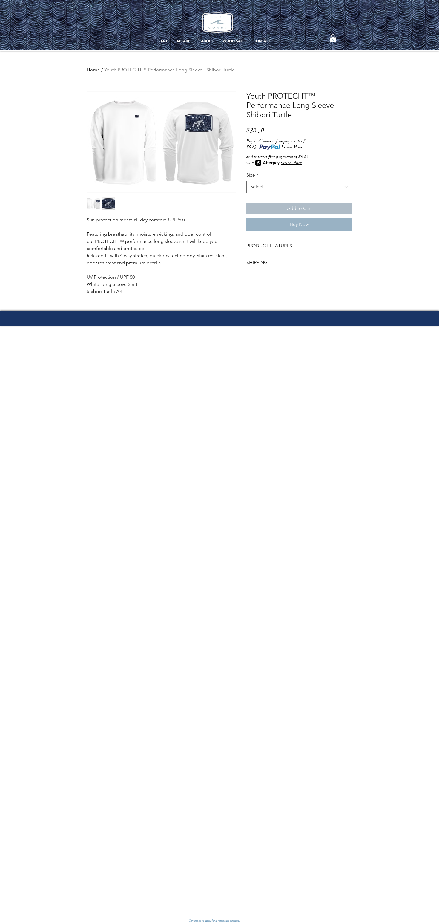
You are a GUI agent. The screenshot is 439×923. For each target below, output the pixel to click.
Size (252, 175)
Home (93, 70)
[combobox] (299, 187)
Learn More (292, 147)
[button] (333, 38)
